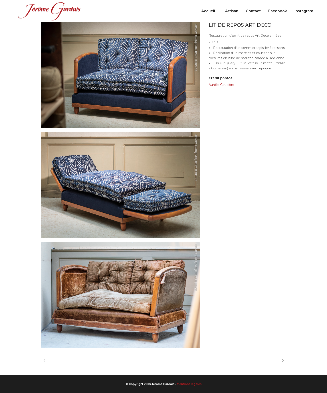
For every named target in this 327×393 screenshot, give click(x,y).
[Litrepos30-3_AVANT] (120, 295)
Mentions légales (189, 384)
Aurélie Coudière (221, 85)
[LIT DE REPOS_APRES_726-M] (120, 185)
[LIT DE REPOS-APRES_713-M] (120, 75)
